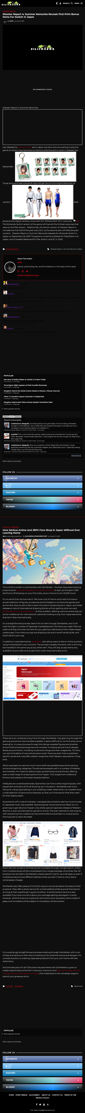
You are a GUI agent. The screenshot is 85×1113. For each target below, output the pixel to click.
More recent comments (12, 461)
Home (11, 1095)
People (5, 416)
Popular (18, 416)
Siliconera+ (34, 1095)
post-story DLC (25, 147)
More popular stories (12, 409)
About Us (46, 1095)
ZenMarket (37, 641)
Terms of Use (70, 1095)
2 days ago (43, 451)
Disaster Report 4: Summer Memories (64, 249)
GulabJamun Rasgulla (20, 424)
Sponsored (15, 527)
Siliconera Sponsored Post (36, 536)
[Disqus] (42, 308)
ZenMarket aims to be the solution (19, 611)
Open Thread (21, 1095)
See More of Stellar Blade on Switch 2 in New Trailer (25, 380)
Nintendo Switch (9, 11)
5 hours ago (40, 441)
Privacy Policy (42, 1098)
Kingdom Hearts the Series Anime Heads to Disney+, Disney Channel (32, 391)
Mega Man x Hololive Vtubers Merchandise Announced (21, 451)
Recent (11, 416)
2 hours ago (40, 430)
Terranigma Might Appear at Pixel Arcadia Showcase (25, 385)
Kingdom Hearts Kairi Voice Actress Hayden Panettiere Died (28, 402)
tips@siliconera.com (47, 1110)
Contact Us (57, 1095)
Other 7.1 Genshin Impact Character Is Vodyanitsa (24, 397)
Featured (6, 527)
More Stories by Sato (28, 275)
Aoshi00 (14, 434)
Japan (80, 249)
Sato (11, 21)
